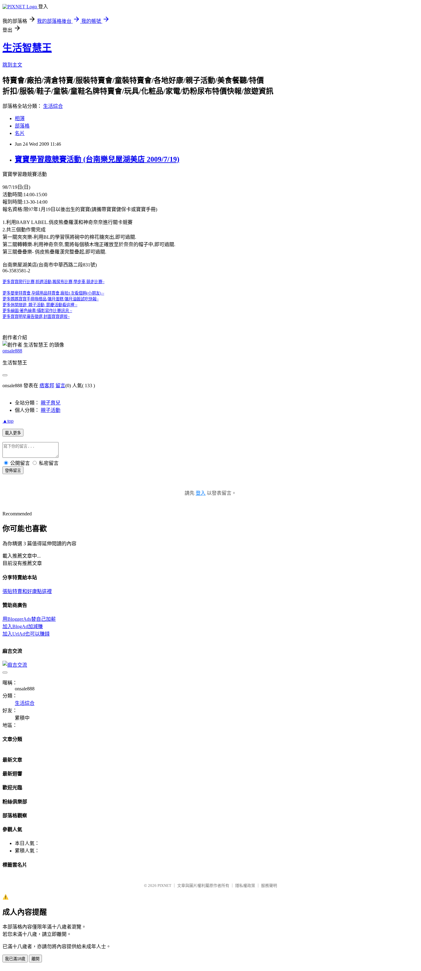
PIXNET (164, 885)
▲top (8, 421)
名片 (20, 133)
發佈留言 (13, 470)
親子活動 (50, 410)
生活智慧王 (27, 47)
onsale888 (12, 350)
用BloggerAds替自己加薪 (29, 619)
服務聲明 (269, 885)
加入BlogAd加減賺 (22, 626)
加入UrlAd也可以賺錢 (26, 633)
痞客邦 (46, 385)
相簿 (20, 118)
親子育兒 (50, 402)
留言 (60, 385)
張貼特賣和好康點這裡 (27, 591)
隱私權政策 (245, 885)
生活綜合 (53, 106)
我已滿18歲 (15, 959)
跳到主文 (12, 64)
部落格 (22, 125)
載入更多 (13, 433)
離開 (35, 959)
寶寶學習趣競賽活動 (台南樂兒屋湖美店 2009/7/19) (97, 159)
